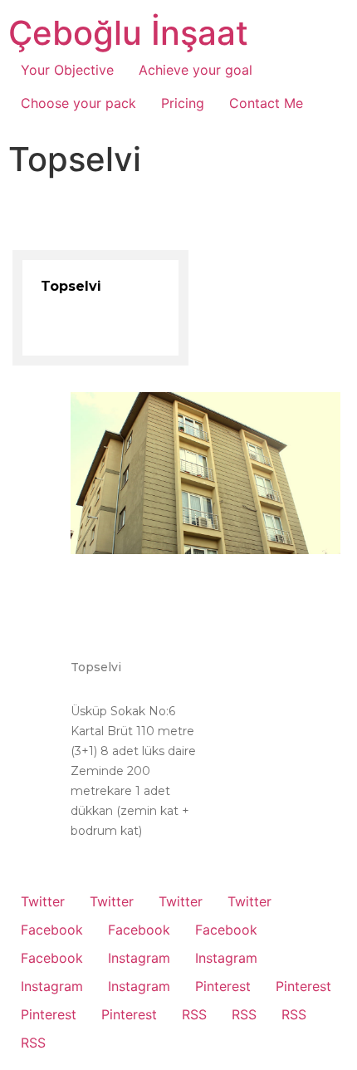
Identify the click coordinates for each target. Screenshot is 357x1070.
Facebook (52, 929)
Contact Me (266, 103)
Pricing (182, 103)
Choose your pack (78, 103)
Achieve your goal (195, 69)
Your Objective (67, 69)
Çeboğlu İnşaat (128, 32)
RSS (194, 1014)
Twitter (43, 901)
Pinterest (223, 986)
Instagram (139, 958)
